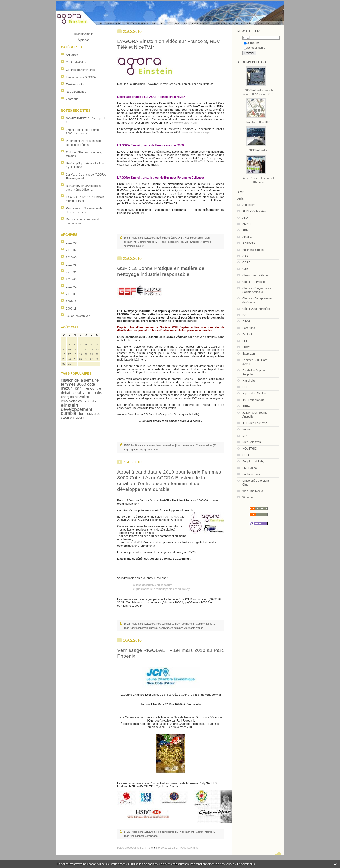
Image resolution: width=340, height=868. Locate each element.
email (197, 599)
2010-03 (71, 279)
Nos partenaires (76, 91)
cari (78, 388)
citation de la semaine (80, 380)
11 (165, 847)
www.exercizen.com (184, 122)
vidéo (188, 241)
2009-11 (71, 308)
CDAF (246, 262)
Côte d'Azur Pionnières (256, 308)
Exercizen (248, 353)
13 (173, 847)
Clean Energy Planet (255, 275)
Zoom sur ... (73, 99)
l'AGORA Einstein (258, 150)
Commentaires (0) (206, 623)
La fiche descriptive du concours (152, 585)
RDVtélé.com (176, 193)
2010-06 (71, 257)
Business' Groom (253, 249)
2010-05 (71, 264)
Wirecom (247, 497)
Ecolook (247, 334)
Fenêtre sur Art (75, 84)
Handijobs (248, 380)
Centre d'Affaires (76, 62)
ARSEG (247, 237)
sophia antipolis (87, 392)
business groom (91, 413)
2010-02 (71, 286)
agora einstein (176, 241)
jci (132, 836)
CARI (245, 256)
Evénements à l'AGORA (81, 77)
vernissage (151, 836)
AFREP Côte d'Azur (254, 211)
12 (169, 847)
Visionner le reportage (196, 132)
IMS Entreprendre (253, 400)
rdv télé (207, 241)
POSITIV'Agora (172, 516)
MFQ (245, 436)
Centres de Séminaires (80, 70)
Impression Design (254, 393)
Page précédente (128, 847)
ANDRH (247, 224)
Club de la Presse (253, 281)
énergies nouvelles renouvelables (75, 399)
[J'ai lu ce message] (335, 864)
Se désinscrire (256, 47)
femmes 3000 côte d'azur (188, 627)
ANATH (247, 217)
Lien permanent (185, 445)
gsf (133, 449)
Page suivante (189, 847)
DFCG (246, 321)
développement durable (76, 411)
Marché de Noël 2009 (258, 122)
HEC (245, 387)
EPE (245, 341)
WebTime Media (252, 491)
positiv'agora (166, 627)
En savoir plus (246, 864)
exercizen (129, 246)
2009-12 (71, 301)
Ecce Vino (248, 328)
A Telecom (248, 204)
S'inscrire (253, 42)
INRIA (246, 406)
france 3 (197, 241)
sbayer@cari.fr (83, 34)
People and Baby (253, 461)
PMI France (249, 468)
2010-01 (71, 294)
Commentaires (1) (206, 445)
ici (156, 164)
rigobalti (139, 836)
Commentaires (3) (148, 241)
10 (162, 847)
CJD (245, 269)
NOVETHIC (249, 448)
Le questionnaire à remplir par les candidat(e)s (161, 589)
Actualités (72, 55)
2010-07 (71, 250)
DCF (245, 315)
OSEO (246, 455)
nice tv (140, 246)
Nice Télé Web (251, 442)
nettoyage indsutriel (147, 449)
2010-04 (71, 272)
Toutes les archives (78, 316)
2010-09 (71, 242)
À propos (83, 40)
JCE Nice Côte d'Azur (255, 423)
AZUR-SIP (248, 243)
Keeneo (247, 429)
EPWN (246, 347)
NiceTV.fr (199, 161)
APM (245, 230)
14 (177, 847)
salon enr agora (72, 417)
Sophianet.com (251, 474)
